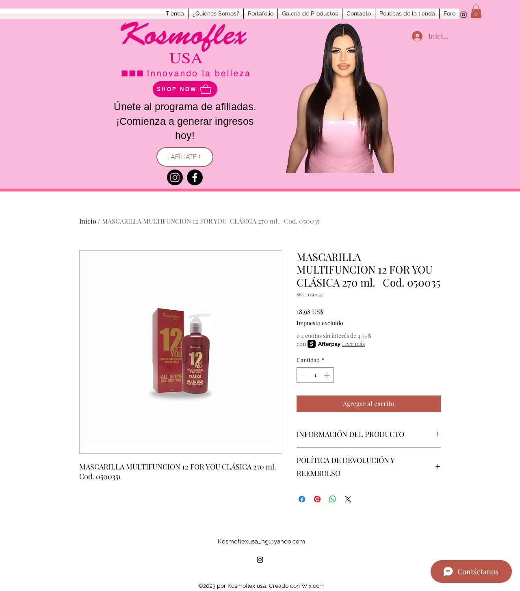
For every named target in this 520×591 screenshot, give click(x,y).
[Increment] (328, 375)
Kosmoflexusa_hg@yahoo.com (261, 541)
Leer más (353, 344)
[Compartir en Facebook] (302, 499)
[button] (476, 11)
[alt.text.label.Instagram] (463, 15)
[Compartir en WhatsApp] (333, 499)
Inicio (87, 221)
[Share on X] (348, 499)
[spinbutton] (315, 375)
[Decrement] (303, 375)
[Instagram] (175, 177)
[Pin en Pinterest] (317, 499)
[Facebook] (195, 177)
